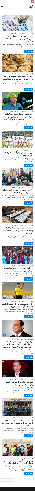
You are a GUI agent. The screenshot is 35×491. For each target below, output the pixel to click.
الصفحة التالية (8, 480)
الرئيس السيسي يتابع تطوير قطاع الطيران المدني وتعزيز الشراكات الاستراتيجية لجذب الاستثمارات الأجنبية (18, 344)
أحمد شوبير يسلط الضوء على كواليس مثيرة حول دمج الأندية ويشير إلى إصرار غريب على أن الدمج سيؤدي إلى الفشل (18, 116)
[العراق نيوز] (31, 7)
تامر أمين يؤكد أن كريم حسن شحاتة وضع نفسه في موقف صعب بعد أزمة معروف (19, 384)
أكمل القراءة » (28, 51)
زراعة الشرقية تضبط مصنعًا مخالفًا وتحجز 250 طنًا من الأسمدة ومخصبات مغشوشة (18, 230)
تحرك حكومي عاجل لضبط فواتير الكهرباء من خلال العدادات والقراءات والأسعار (19, 38)
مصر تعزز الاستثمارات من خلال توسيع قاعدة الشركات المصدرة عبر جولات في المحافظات (17, 423)
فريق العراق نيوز (28, 33)
